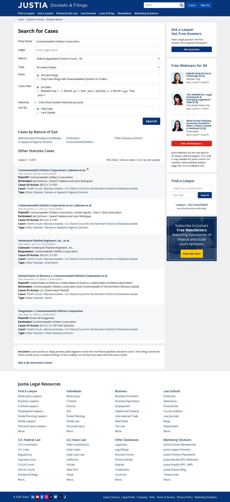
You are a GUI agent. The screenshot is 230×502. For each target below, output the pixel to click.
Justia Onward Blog (175, 469)
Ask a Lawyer (46, 13)
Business (121, 391)
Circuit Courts (26, 464)
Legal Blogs (122, 449)
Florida (70, 464)
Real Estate (121, 421)
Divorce (70, 406)
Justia (25, 497)
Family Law (72, 421)
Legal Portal (128, 497)
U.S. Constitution (28, 444)
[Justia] (33, 5)
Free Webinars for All (189, 65)
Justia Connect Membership (180, 444)
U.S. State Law (76, 440)
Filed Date (47, 108)
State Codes (73, 449)
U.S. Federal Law (29, 440)
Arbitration (72, 138)
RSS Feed (112, 160)
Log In (192, 5)
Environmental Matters (80, 142)
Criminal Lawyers (28, 406)
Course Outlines (173, 411)
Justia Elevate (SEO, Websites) (181, 459)
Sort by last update (149, 160)
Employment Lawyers (30, 411)
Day (54, 91)
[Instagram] (46, 497)
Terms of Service (166, 497)
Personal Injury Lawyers (32, 426)
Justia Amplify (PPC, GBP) (178, 464)
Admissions (170, 401)
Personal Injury (75, 426)
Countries (121, 474)
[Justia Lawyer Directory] (64, 497)
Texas (70, 474)
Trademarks (122, 469)
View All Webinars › (192, 143)
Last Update (48, 112)
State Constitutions (77, 444)
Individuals (73, 391)
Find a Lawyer (26, 13)
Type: (21, 67)
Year (83, 91)
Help (152, 497)
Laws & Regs (107, 13)
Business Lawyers (28, 401)
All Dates (46, 87)
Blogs (167, 421)
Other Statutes (34, 192)
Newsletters (125, 13)
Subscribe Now (192, 253)
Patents (119, 464)
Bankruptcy (73, 396)
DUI (68, 411)
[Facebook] (42, 497)
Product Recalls (124, 459)
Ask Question (191, 49)
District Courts (26, 469)
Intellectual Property (127, 411)
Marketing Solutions (146, 13)
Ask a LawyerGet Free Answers (186, 31)
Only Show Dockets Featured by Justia (61, 102)
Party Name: (25, 41)
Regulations (25, 454)
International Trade (126, 416)
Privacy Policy (185, 497)
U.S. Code (23, 449)
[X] (60, 497)
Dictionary (170, 396)
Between (46, 91)
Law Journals (171, 416)
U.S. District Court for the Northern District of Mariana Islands (101, 188)
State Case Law (75, 454)
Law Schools (88, 13)
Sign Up (205, 5)
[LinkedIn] (33, 497)
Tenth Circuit (34, 188)
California (72, 459)
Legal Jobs (121, 444)
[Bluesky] (55, 497)
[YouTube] (37, 497)
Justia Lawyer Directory (177, 449)
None (48, 298)
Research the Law (67, 13)
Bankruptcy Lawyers (30, 396)
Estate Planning (75, 416)
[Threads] (51, 497)
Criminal (71, 401)
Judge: (21, 49)
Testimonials (171, 474)
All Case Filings (49, 75)
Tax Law (120, 426)
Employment (122, 406)
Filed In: (22, 58)
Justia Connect (111, 497)
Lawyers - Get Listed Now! (192, 204)
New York (72, 469)
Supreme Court (27, 459)
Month (68, 91)
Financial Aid (171, 406)
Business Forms (124, 454)
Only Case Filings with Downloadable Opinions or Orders (74, 79)
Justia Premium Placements (179, 454)
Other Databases (126, 440)
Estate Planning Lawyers (32, 416)
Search (151, 121)
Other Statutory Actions (128, 138)
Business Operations (127, 401)
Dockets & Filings (28, 474)
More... (22, 431)
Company (142, 497)
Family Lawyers (27, 421)
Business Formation (126, 396)
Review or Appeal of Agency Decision (66, 192)
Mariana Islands (53, 188)
